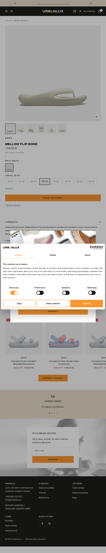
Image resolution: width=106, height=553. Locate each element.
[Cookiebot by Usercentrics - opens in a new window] (91, 247)
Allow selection (53, 303)
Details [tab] (53, 255)
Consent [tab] (18, 255)
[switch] (40, 293)
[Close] (92, 234)
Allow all (87, 303)
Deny (19, 303)
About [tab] (87, 255)
